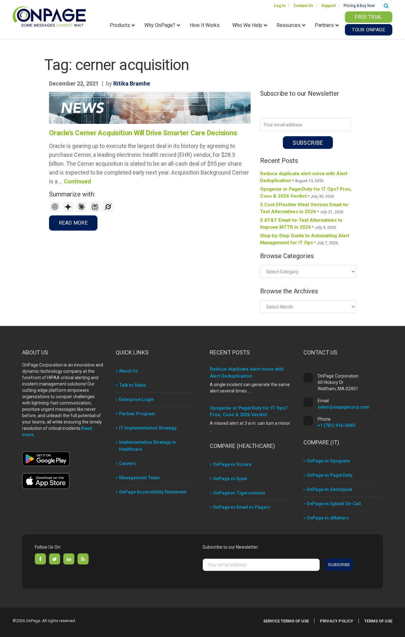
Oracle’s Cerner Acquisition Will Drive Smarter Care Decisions (143, 133)
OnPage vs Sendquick (329, 489)
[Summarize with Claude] (82, 210)
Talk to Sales (132, 385)
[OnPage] (49, 16)
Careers (127, 463)
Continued (77, 181)
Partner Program (137, 413)
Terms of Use (378, 621)
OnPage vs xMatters (328, 517)
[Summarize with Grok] (108, 210)
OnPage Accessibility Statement (152, 491)
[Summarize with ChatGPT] (55, 210)
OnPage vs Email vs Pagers (241, 507)
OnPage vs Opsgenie (328, 460)
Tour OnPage (368, 30)
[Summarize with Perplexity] (95, 210)
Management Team (139, 477)
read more (73, 223)
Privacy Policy (336, 621)
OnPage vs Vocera (232, 464)
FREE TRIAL (368, 17)
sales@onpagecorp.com (344, 407)
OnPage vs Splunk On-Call (334, 503)
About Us (128, 370)
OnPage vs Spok (230, 478)
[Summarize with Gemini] (69, 210)
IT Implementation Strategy (148, 427)
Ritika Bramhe (131, 83)
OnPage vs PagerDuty (329, 475)
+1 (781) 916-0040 (336, 425)
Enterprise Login (136, 399)
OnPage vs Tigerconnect (239, 492)
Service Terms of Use (286, 621)
